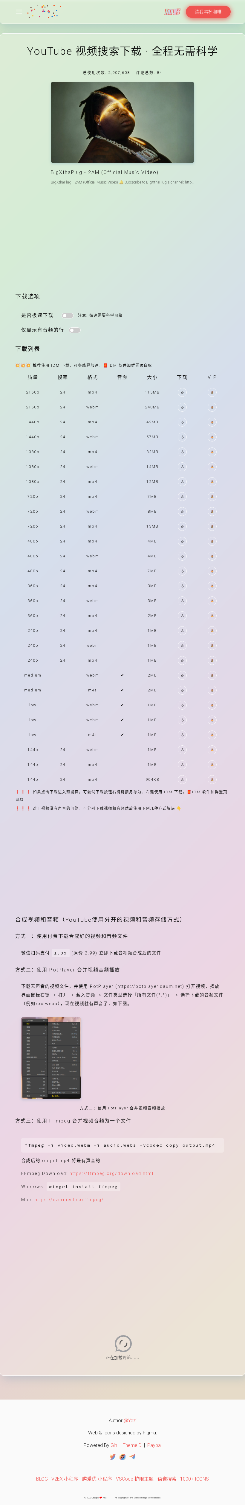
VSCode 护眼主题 (135, 1479)
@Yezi (130, 1420)
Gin (114, 1445)
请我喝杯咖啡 (208, 11)
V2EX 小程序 (64, 1479)
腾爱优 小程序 (97, 1479)
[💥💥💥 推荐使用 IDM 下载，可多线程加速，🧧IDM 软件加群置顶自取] (182, 392)
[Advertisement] (122, 243)
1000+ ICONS (194, 1479)
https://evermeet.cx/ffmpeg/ (69, 1199)
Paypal (154, 1445)
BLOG (42, 1479)
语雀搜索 (167, 1479)
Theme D (132, 1445)
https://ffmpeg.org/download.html (112, 1173)
